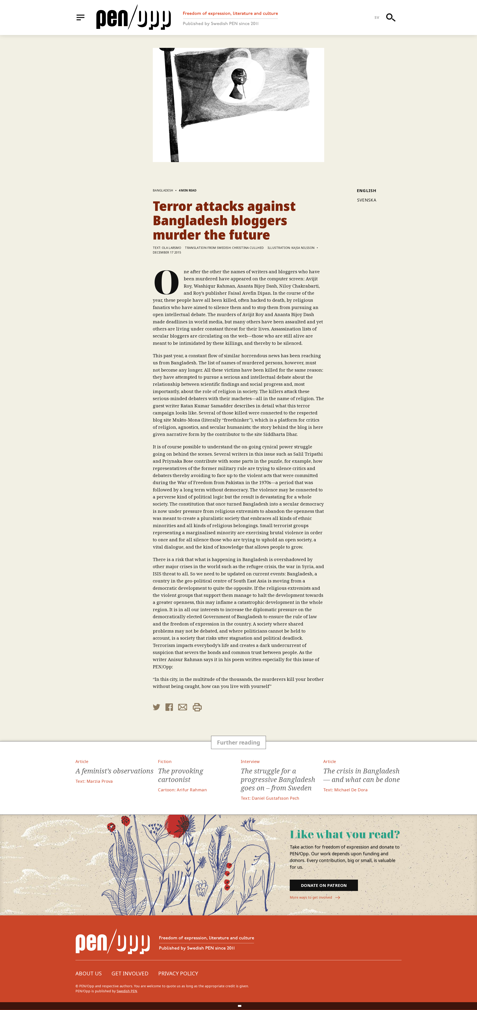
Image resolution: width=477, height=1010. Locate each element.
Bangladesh (163, 190)
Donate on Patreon (324, 885)
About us (88, 973)
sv (377, 17)
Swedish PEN (127, 991)
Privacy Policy (178, 973)
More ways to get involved (311, 897)
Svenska (366, 200)
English (366, 190)
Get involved (130, 973)
